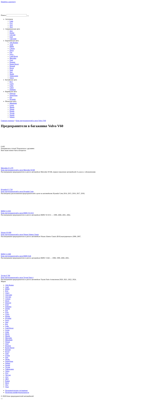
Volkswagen (14, 76)
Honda (12, 111)
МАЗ (7, 383)
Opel (11, 60)
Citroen (12, 48)
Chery (12, 88)
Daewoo (12, 93)
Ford (11, 37)
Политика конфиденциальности (17, 392)
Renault (12, 66)
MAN (7, 334)
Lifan (11, 86)
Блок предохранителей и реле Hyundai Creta (17, 191)
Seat (11, 72)
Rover (12, 68)
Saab (11, 70)
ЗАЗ (11, 25)
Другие (8, 375)
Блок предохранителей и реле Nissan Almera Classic (20, 234)
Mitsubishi (13, 103)
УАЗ (11, 27)
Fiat (11, 52)
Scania (7, 355)
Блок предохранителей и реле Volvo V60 (31, 121)
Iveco (11, 54)
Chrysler (12, 35)
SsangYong (13, 95)
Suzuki (12, 115)
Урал (7, 387)
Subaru (12, 117)
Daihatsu (13, 89)
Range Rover (14, 64)
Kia (11, 97)
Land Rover (14, 56)
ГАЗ (11, 23)
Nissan (12, 109)
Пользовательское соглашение (16, 390)
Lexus (12, 105)
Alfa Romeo (14, 43)
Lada (11, 21)
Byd (11, 82)
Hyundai (13, 99)
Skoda (12, 74)
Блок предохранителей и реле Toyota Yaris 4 (17, 277)
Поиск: (4, 15)
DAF (7, 305)
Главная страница (7, 121)
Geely (12, 84)
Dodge (12, 33)
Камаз (7, 381)
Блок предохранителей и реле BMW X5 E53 (17, 213)
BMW (12, 46)
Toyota (12, 113)
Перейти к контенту (8, 2)
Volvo (12, 78)
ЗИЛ (7, 379)
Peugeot (12, 62)
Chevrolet (13, 39)
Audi (11, 45)
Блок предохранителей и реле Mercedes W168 (18, 170)
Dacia (12, 50)
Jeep (11, 31)
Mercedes (13, 58)
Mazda (12, 107)
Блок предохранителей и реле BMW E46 (16, 256)
